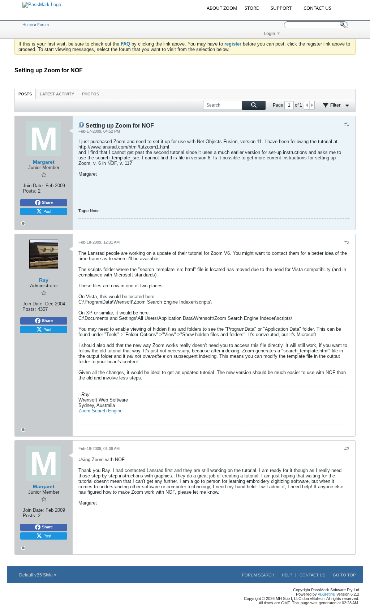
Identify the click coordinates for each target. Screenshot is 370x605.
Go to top (344, 575)
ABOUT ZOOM (222, 8)
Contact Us (312, 575)
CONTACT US (317, 8)
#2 (346, 242)
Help (287, 575)
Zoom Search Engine (100, 410)
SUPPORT (281, 8)
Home (27, 24)
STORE (252, 8)
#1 (346, 124)
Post (47, 211)
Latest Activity (57, 94)
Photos (90, 94)
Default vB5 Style (36, 575)
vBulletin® (326, 594)
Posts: (29, 191)
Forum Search (258, 575)
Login (269, 33)
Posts (25, 94)
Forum (43, 24)
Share (47, 202)
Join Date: (33, 185)
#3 (346, 448)
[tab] (25, 94)
